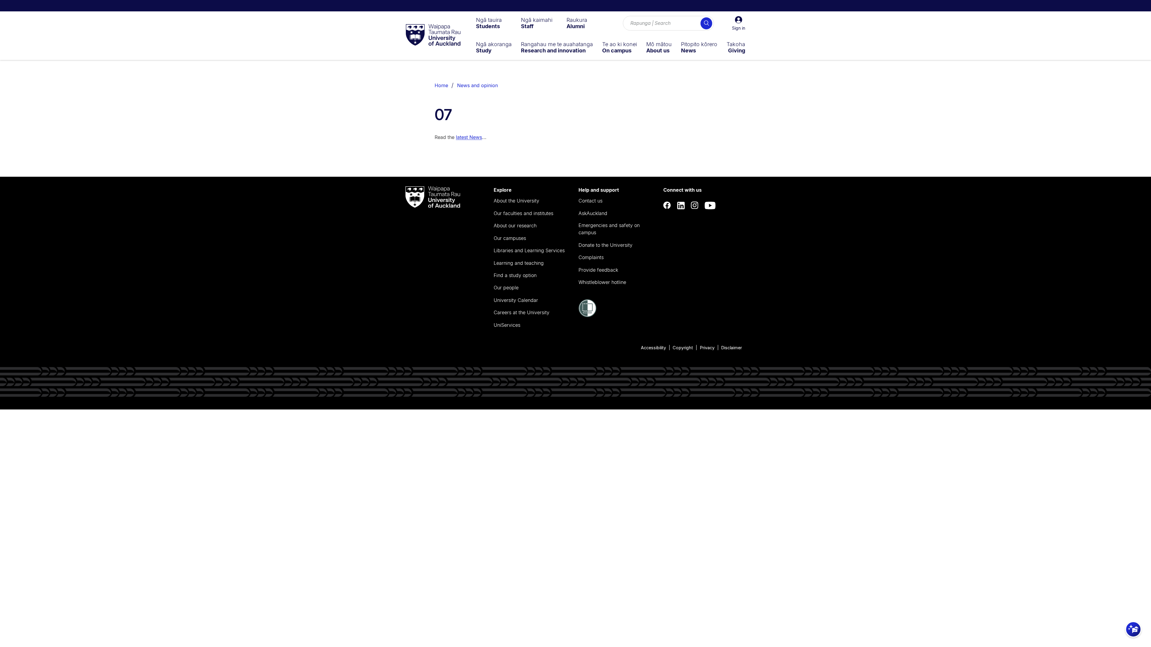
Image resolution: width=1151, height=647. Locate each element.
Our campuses (510, 238)
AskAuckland (592, 213)
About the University (516, 201)
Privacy (707, 347)
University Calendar (516, 300)
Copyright (683, 347)
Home (441, 85)
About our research (515, 226)
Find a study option (515, 275)
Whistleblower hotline (602, 282)
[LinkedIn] (681, 206)
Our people (506, 288)
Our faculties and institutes (523, 213)
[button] (738, 23)
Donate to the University (605, 245)
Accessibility (653, 347)
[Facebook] (667, 206)
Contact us (590, 201)
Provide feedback (598, 270)
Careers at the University (521, 312)
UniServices (507, 325)
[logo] (433, 35)
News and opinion (477, 85)
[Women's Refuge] (587, 315)
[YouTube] (710, 206)
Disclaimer (731, 347)
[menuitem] (489, 23)
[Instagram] (695, 206)
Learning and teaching (519, 263)
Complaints (591, 257)
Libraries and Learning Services (529, 250)
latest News (469, 137)
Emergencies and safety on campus (609, 228)
